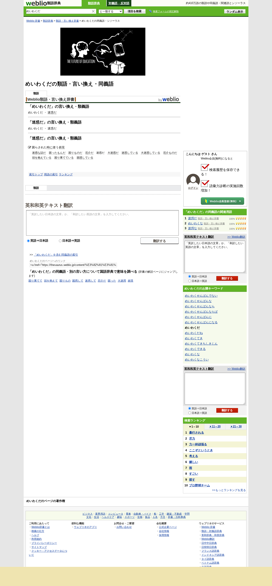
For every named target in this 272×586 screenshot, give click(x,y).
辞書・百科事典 (177, 517)
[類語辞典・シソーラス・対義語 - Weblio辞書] (36, 4)
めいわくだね (194, 333)
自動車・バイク (142, 514)
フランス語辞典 (210, 550)
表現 (62, 147)
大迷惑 (122, 280)
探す (192, 479)
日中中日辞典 (209, 543)
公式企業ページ (168, 527)
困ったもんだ (57, 152)
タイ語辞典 (207, 558)
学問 (187, 514)
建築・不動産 (174, 514)
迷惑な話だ (39, 152)
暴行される (196, 432)
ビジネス (87, 514)
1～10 (194, 426)
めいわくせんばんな (198, 301)
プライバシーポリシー (44, 543)
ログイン (193, 187)
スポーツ (130, 517)
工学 (161, 514)
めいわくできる (195, 349)
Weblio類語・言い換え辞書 (50, 99)
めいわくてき (194, 338)
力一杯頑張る (198, 444)
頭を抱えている (41, 157)
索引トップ (36, 174)
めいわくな (195, 223)
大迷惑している (150, 152)
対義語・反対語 (119, 3)
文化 (88, 517)
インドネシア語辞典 (212, 554)
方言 (162, 517)
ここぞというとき (201, 450)
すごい (193, 473)
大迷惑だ (113, 152)
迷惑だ (52, 112)
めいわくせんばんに (198, 317)
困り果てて (35, 280)
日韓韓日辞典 (209, 547)
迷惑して (90, 280)
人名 (155, 517)
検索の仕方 (37, 531)
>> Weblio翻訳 (236, 236)
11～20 (215, 426)
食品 (147, 517)
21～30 (236, 426)
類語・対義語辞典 (211, 531)
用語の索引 (51, 174)
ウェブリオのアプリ (85, 527)
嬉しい (193, 462)
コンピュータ (115, 514)
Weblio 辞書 (33, 21)
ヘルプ (35, 535)
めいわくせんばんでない (201, 295)
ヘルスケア (108, 517)
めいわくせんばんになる (201, 322)
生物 (139, 517)
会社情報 (164, 531)
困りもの (65, 280)
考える (193, 456)
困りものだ (75, 152)
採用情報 (164, 535)
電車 (128, 514)
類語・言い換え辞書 (67, 21)
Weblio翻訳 (208, 538)
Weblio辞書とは (40, 527)
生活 (96, 517)
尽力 (192, 438)
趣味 (119, 517)
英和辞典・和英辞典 (212, 535)
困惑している (85, 157)
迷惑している (130, 152)
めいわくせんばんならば (201, 311)
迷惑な (192, 228)
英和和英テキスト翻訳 (49, 205)
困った (112, 280)
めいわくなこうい (197, 359)
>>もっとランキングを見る (229, 490)
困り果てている (64, 157)
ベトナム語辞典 (210, 562)
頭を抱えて (51, 280)
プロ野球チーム (199, 485)
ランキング (66, 174)
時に (50, 147)
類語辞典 (94, 3)
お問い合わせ (124, 527)
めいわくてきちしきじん (201, 343)
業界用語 (100, 514)
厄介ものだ (170, 152)
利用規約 (36, 538)
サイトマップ (39, 547)
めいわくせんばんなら (200, 306)
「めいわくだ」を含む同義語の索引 (56, 254)
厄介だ (89, 152)
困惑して (77, 280)
